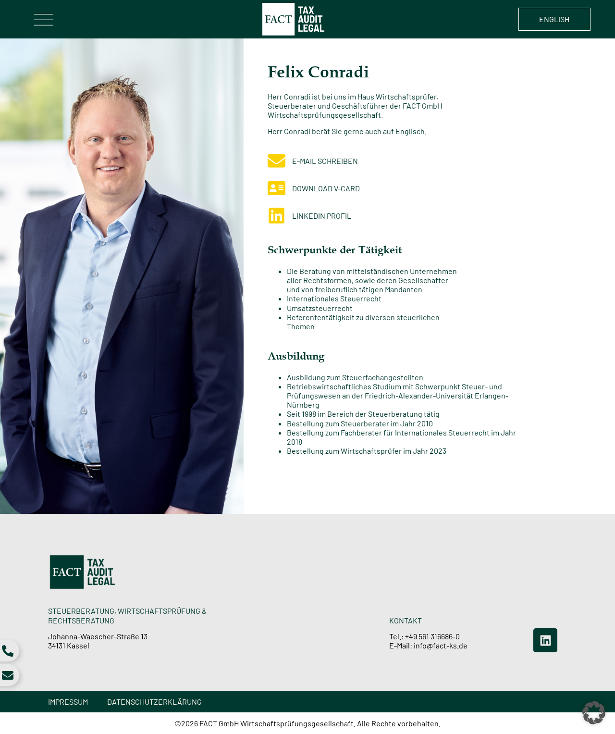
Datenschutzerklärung (154, 701)
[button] (594, 713)
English (554, 19)
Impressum (68, 701)
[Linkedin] (545, 640)
